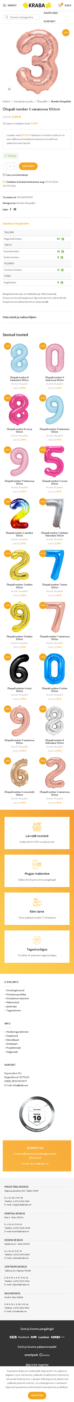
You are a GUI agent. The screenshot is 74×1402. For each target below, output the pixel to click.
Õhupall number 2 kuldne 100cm (19, 586)
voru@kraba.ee (19, 1311)
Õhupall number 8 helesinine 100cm (19, 379)
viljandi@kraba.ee (20, 1284)
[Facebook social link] (10, 209)
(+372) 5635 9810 (21, 1307)
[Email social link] (15, 209)
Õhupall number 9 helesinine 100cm (55, 430)
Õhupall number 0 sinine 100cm (54, 689)
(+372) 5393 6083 (21, 1254)
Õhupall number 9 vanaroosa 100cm (19, 741)
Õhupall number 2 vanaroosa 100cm (55, 793)
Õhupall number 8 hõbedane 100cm (54, 741)
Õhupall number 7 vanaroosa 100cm (55, 638)
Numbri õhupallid (61, 101)
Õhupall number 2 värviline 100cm (19, 534)
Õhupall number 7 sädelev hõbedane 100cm (54, 534)
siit (46, 301)
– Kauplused (11, 1035)
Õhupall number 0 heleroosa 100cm (54, 379)
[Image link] (37, 1114)
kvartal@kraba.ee (20, 1231)
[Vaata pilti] (9, 89)
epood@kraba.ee (39, 1163)
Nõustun (37, 1395)
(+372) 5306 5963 (21, 1201)
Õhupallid (42, 101)
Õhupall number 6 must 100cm (19, 689)
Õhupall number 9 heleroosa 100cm (19, 482)
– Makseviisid (11, 1002)
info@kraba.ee (20, 1085)
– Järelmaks (10, 1006)
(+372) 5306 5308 (21, 1228)
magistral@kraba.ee (21, 1204)
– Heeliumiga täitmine (16, 1031)
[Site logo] (37, 5)
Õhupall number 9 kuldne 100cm (19, 638)
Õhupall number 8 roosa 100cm (19, 430)
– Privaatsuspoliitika (15, 994)
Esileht (6, 101)
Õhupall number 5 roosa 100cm (54, 482)
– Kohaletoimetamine (16, 998)
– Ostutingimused (14, 990)
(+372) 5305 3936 (21, 1281)
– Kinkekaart (11, 1043)
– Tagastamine (12, 1010)
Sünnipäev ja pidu (23, 101)
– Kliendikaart (11, 1039)
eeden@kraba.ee (20, 1258)
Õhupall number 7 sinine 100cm (54, 586)
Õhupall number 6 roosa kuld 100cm (19, 793)
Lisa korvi (28, 166)
